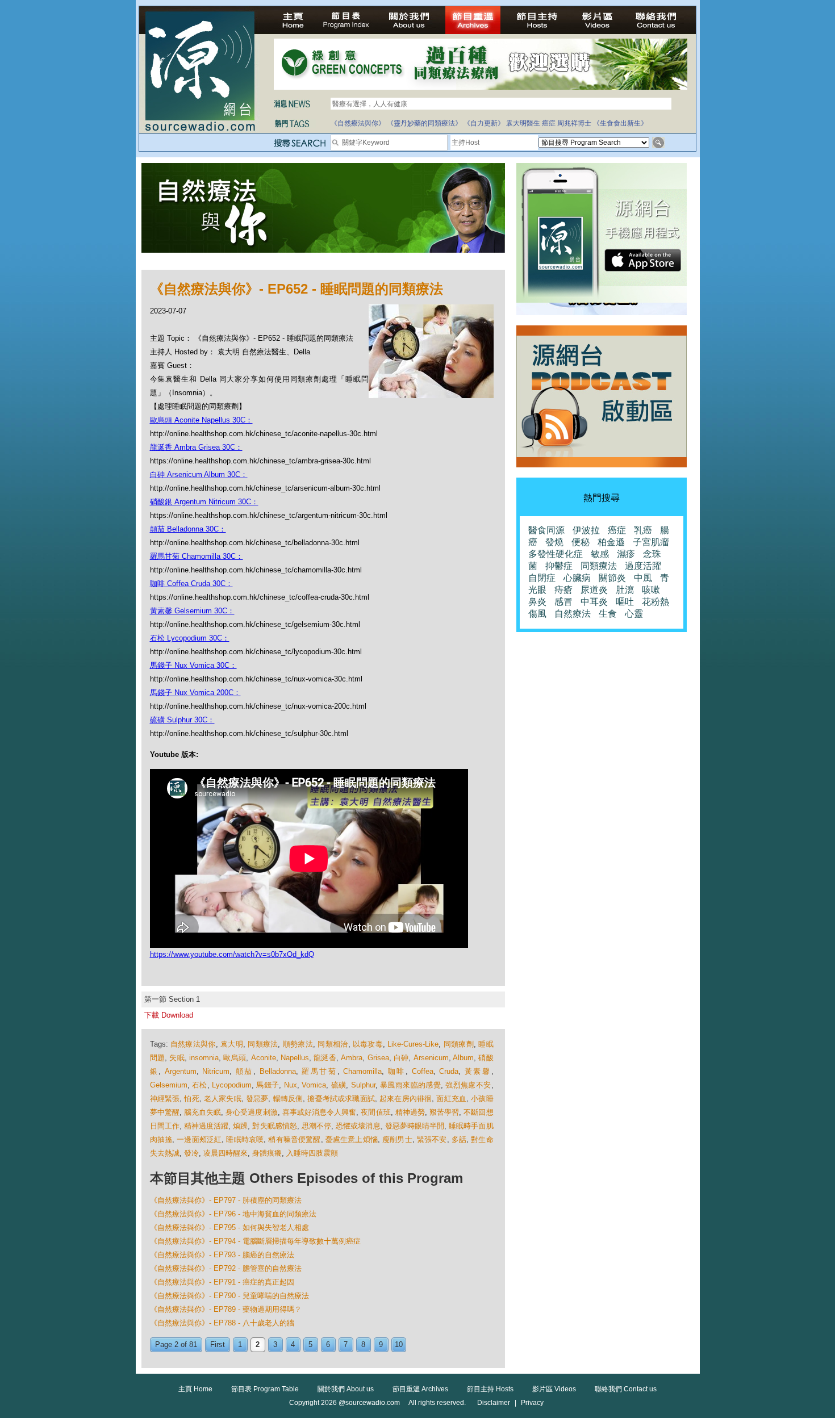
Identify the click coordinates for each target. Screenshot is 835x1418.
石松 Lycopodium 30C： (189, 638)
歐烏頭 (234, 1057)
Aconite (263, 1057)
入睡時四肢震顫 (312, 1153)
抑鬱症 (559, 566)
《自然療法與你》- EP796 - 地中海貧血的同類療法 (233, 1214)
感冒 (563, 601)
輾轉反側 (288, 1098)
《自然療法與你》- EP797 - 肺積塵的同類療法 (226, 1200)
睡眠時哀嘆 (245, 1139)
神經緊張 (165, 1098)
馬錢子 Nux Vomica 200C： (195, 692)
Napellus (295, 1057)
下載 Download (168, 1015)
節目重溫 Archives (420, 1389)
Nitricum (215, 1071)
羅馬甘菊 (319, 1071)
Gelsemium (168, 1085)
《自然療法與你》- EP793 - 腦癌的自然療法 (222, 1254)
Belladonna (278, 1071)
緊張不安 (432, 1139)
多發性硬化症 (555, 554)
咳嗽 (651, 590)
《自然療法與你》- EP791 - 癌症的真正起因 (222, 1282)
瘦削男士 (397, 1139)
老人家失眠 (222, 1098)
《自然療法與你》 (358, 123)
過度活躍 (643, 566)
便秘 (580, 542)
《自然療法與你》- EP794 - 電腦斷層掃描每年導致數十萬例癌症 (255, 1241)
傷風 (537, 613)
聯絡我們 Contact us (626, 1389)
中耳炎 (594, 601)
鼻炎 (537, 601)
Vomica (314, 1085)
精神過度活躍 (206, 1126)
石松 (199, 1085)
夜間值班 (375, 1112)
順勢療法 (298, 1044)
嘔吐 (625, 601)
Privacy (532, 1403)
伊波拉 (586, 530)
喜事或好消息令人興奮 (319, 1112)
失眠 (177, 1057)
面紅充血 (451, 1098)
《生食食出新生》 (620, 123)
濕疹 (626, 554)
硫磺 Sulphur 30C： (182, 720)
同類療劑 (459, 1044)
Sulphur (363, 1085)
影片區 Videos (554, 1389)
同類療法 (263, 1044)
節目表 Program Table (265, 1389)
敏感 (600, 554)
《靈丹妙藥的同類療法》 (424, 123)
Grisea (378, 1057)
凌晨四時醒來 (225, 1153)
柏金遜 (611, 542)
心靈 (634, 613)
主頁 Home (195, 1389)
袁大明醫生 (523, 123)
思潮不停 (316, 1126)
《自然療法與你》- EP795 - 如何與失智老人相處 (229, 1227)
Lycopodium (232, 1085)
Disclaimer (493, 1403)
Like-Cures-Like (413, 1044)
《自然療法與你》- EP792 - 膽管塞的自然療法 (226, 1268)
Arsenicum (431, 1057)
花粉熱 (655, 601)
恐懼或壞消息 (358, 1126)
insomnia (204, 1057)
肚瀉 (625, 590)
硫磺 (338, 1085)
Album (463, 1057)
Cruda (448, 1071)
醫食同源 (546, 530)
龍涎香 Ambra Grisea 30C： (196, 447)
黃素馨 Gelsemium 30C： (192, 610)
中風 (643, 578)
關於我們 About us (346, 1389)
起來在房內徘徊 (405, 1098)
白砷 (401, 1057)
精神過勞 (410, 1112)
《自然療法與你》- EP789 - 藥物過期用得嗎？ (226, 1309)
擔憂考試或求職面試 (341, 1098)
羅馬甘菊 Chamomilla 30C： (196, 556)
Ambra (351, 1057)
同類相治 (333, 1044)
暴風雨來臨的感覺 (410, 1085)
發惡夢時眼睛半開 (415, 1126)
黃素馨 (478, 1071)
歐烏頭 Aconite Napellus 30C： (201, 420)
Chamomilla (362, 1071)
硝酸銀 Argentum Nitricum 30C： (204, 501)
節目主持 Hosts (490, 1389)
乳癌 (643, 530)
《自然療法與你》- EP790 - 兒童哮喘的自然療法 (229, 1295)
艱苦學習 (444, 1112)
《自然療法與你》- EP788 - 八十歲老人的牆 (222, 1323)
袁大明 (231, 1044)
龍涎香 (325, 1057)
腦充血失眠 (202, 1112)
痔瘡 (563, 590)
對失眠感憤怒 (274, 1126)
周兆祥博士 (574, 123)
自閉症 (542, 578)
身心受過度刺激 (251, 1112)
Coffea (422, 1071)
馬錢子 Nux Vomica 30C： (193, 665)
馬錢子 (267, 1085)
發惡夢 (257, 1098)
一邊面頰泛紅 (199, 1139)
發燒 (554, 542)
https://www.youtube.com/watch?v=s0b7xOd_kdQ (232, 954)
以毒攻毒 (368, 1044)
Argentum (181, 1071)
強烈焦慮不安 (468, 1085)
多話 (459, 1139)
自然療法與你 (193, 1044)
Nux (290, 1085)
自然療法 (572, 613)
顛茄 (244, 1071)
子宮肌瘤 (651, 542)
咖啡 (397, 1071)
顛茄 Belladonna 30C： (188, 529)
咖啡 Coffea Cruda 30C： (191, 583)
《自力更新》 (484, 123)
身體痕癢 (267, 1153)
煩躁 (240, 1126)
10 (399, 1344)
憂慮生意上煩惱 (351, 1139)
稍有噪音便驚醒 (294, 1139)
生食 (608, 613)
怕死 (191, 1098)
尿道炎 (594, 590)
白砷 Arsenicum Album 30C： (199, 474)
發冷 (191, 1153)
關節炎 (612, 578)
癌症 (549, 123)
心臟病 (577, 578)
